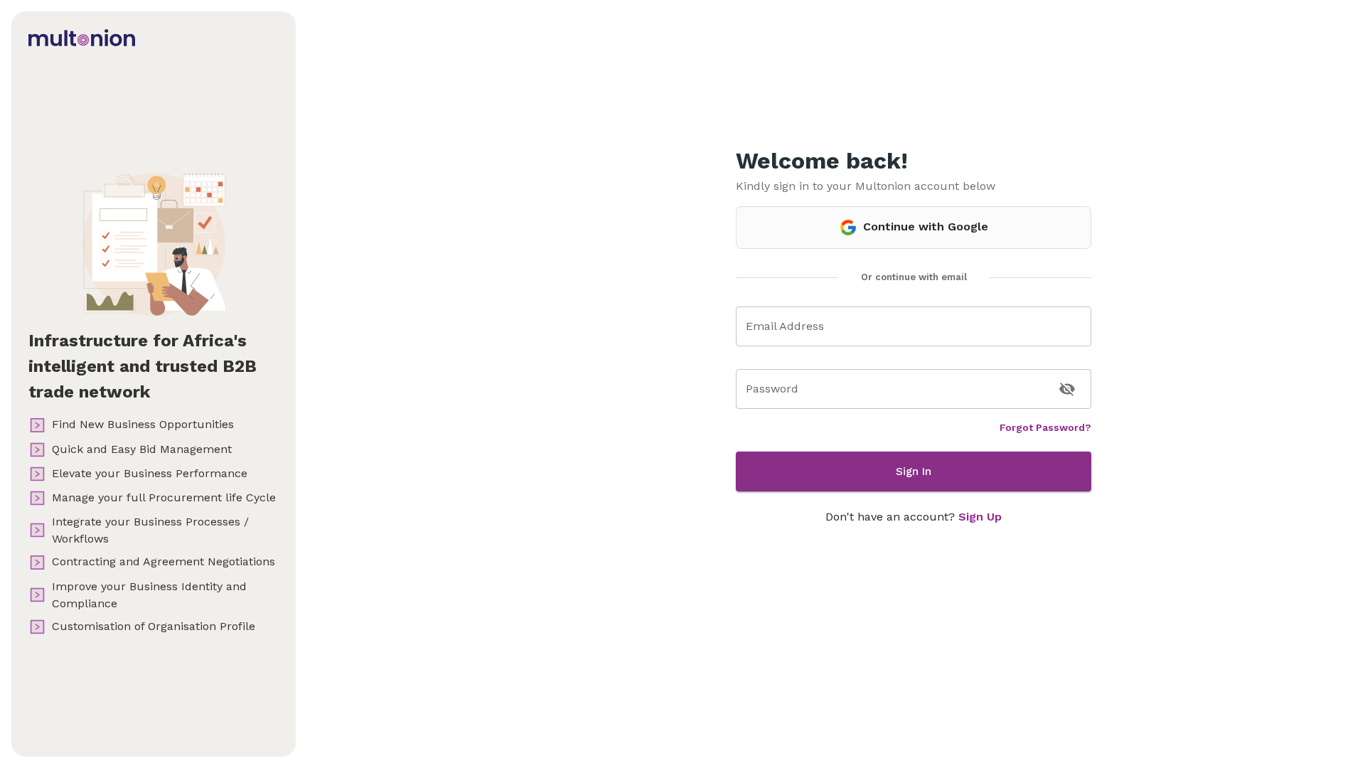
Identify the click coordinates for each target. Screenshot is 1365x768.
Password (772, 388)
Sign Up (980, 516)
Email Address (785, 326)
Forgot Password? (1045, 427)
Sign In (913, 471)
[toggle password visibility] (1067, 389)
